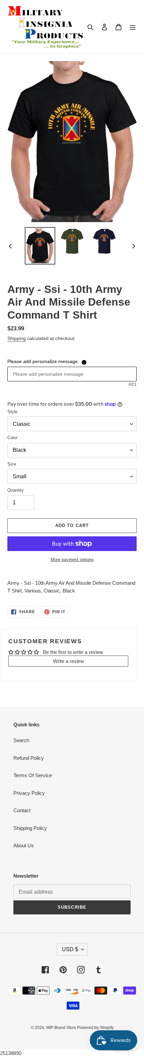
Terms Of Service (32, 775)
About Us (23, 845)
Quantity (15, 490)
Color (12, 437)
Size (11, 464)
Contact (21, 810)
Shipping (16, 338)
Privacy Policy (29, 793)
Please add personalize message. (43, 361)
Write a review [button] (68, 661)
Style (12, 411)
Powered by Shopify (95, 1027)
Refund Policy (28, 758)
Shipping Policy (30, 828)
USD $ (70, 949)
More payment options (72, 559)
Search (21, 740)
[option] (40, 245)
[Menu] (133, 27)
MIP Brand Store (61, 1027)
